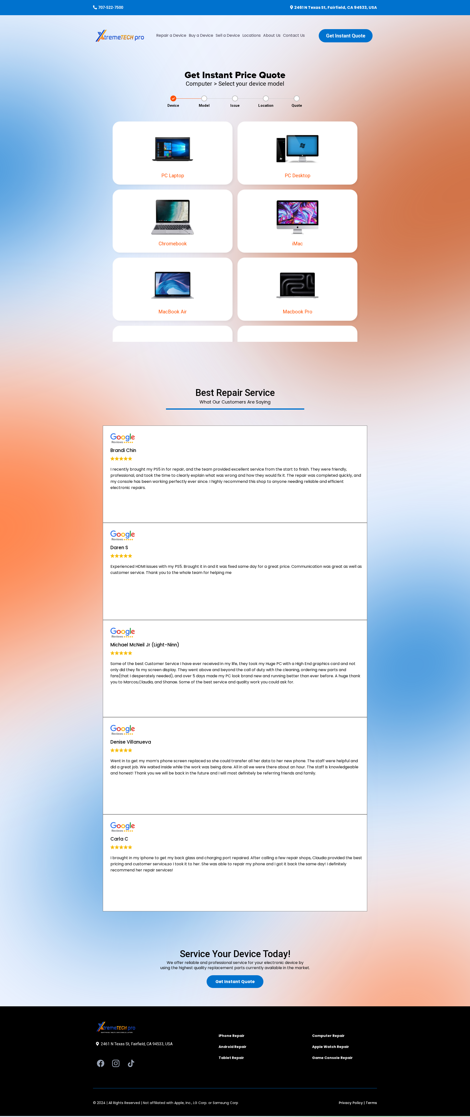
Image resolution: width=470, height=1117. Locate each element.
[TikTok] (131, 1063)
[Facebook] (100, 1063)
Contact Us (294, 35)
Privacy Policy (351, 1102)
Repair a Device (171, 35)
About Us (272, 35)
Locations (251, 35)
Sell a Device (228, 35)
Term (370, 1102)
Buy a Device (201, 35)
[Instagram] (115, 1063)
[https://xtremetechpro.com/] (119, 36)
